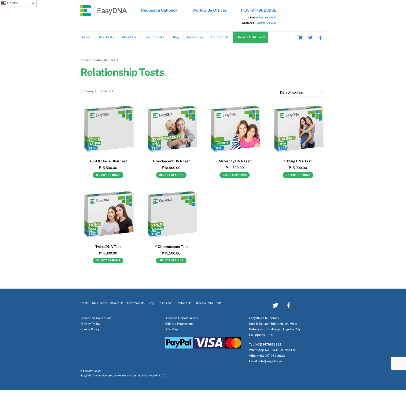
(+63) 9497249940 (284, 350)
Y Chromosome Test (171, 247)
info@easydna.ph (270, 361)
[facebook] (320, 37)
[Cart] (300, 37)
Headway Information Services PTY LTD (141, 375)
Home (85, 37)
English (12, 3)
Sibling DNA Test (298, 161)
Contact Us (220, 37)
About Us (129, 37)
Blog (175, 37)
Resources (195, 37)
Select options (108, 175)
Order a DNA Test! (250, 37)
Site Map (171, 329)
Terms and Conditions (95, 318)
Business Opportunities (181, 318)
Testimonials (154, 37)
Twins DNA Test (108, 247)
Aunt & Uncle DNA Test (108, 161)
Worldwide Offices (209, 10)
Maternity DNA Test (235, 161)
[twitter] (310, 37)
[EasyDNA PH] (103, 13)
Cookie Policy (90, 329)
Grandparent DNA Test (171, 161)
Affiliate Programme (179, 323)
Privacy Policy (90, 323)
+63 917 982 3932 (265, 17)
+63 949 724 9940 (265, 22)
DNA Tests (105, 37)
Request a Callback (159, 10)
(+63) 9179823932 (258, 10)
